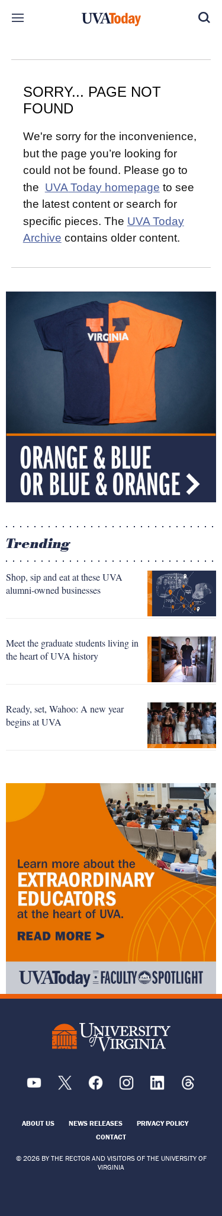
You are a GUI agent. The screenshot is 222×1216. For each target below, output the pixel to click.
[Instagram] (126, 1087)
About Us (38, 1123)
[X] (64, 1087)
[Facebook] (95, 1087)
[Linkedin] (157, 1087)
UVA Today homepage (102, 187)
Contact (111, 1136)
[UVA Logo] (111, 1037)
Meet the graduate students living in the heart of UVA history (72, 649)
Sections (18, 18)
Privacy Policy (162, 1123)
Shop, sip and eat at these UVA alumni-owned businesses (64, 583)
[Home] (111, 19)
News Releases (96, 1123)
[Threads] (188, 1087)
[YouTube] (34, 1087)
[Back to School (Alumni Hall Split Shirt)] (111, 397)
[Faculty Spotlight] (111, 888)
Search (204, 18)
